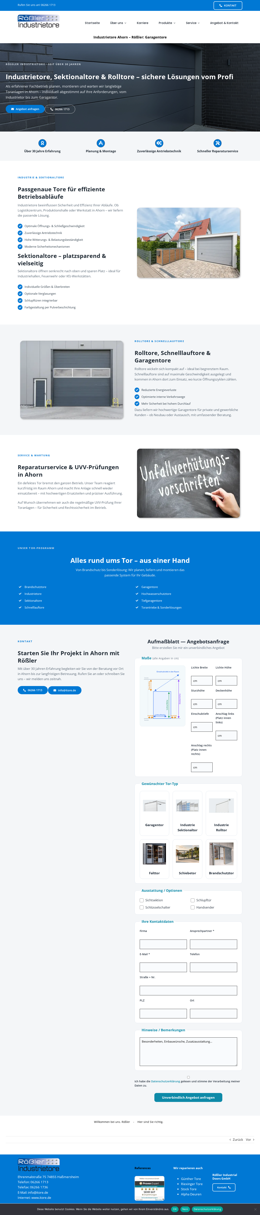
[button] (154, 813)
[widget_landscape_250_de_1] (149, 1177)
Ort (192, 1000)
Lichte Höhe (223, 667)
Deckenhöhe (224, 690)
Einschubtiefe (200, 714)
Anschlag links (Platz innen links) (225, 718)
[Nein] (255, 1209)
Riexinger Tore (192, 1184)
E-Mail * (145, 954)
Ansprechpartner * (202, 931)
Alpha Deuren (191, 1194)
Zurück (238, 1139)
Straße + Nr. (147, 977)
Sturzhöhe (198, 690)
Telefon (195, 954)
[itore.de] (39, 16)
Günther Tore (191, 1179)
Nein (185, 1209)
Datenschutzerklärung (165, 1081)
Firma (143, 931)
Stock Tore (189, 1189)
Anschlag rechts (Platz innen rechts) (201, 750)
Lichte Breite (199, 667)
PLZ (142, 1000)
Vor (248, 1139)
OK (175, 1209)
